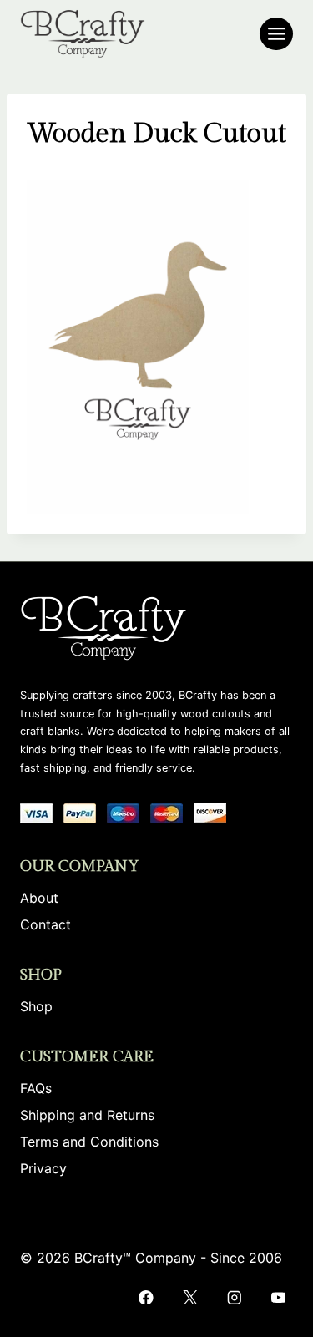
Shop (36, 1006)
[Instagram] (234, 1297)
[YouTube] (278, 1297)
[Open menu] (276, 34)
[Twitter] (189, 1297)
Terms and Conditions (89, 1141)
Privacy (43, 1168)
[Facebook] (145, 1297)
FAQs (36, 1088)
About (39, 897)
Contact (45, 924)
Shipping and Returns (87, 1115)
